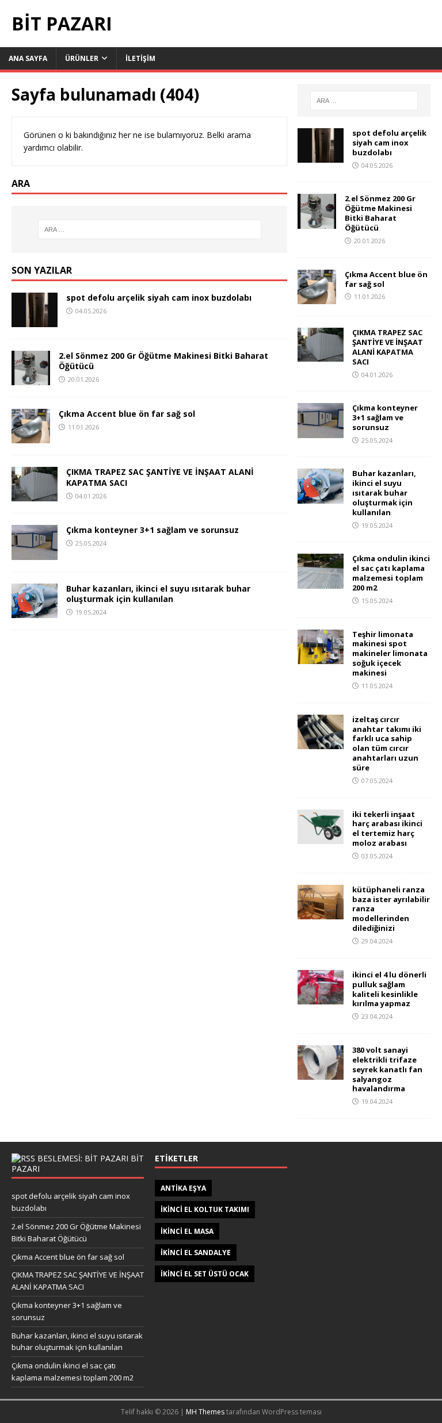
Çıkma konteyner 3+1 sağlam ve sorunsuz (152, 529)
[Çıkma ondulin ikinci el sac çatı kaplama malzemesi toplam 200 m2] (321, 581)
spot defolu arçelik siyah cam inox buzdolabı (159, 297)
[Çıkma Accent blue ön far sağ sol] (31, 436)
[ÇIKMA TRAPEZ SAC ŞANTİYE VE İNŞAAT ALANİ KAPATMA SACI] (35, 494)
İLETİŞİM (140, 58)
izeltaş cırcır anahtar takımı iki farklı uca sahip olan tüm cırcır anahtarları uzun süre (386, 743)
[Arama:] (149, 229)
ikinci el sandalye (196, 1252)
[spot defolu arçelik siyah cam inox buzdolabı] (35, 320)
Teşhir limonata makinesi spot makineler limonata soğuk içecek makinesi (390, 653)
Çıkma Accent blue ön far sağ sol (127, 413)
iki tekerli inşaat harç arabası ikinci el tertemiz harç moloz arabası (387, 829)
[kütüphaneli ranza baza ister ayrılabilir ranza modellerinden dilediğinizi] (321, 912)
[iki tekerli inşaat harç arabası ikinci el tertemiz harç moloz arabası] (321, 836)
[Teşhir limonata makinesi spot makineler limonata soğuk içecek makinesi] (321, 656)
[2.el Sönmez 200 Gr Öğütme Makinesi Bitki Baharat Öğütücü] (31, 378)
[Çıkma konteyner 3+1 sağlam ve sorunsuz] (35, 552)
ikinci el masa (187, 1231)
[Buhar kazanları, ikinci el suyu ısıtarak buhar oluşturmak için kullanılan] (35, 610)
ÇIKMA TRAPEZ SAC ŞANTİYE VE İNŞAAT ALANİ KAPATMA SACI (160, 477)
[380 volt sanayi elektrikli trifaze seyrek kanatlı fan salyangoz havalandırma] (321, 1073)
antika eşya (183, 1188)
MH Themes (205, 1412)
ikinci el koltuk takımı (205, 1209)
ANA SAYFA (28, 58)
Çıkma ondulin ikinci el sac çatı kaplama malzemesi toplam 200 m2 (391, 573)
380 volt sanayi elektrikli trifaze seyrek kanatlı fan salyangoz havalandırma (387, 1069)
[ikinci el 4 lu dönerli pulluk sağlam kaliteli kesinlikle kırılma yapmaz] (321, 997)
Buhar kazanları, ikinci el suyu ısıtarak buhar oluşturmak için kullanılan (158, 593)
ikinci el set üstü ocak (205, 1274)
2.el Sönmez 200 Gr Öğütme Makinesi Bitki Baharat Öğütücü (163, 360)
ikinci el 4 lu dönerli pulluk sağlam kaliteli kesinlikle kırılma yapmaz (389, 989)
